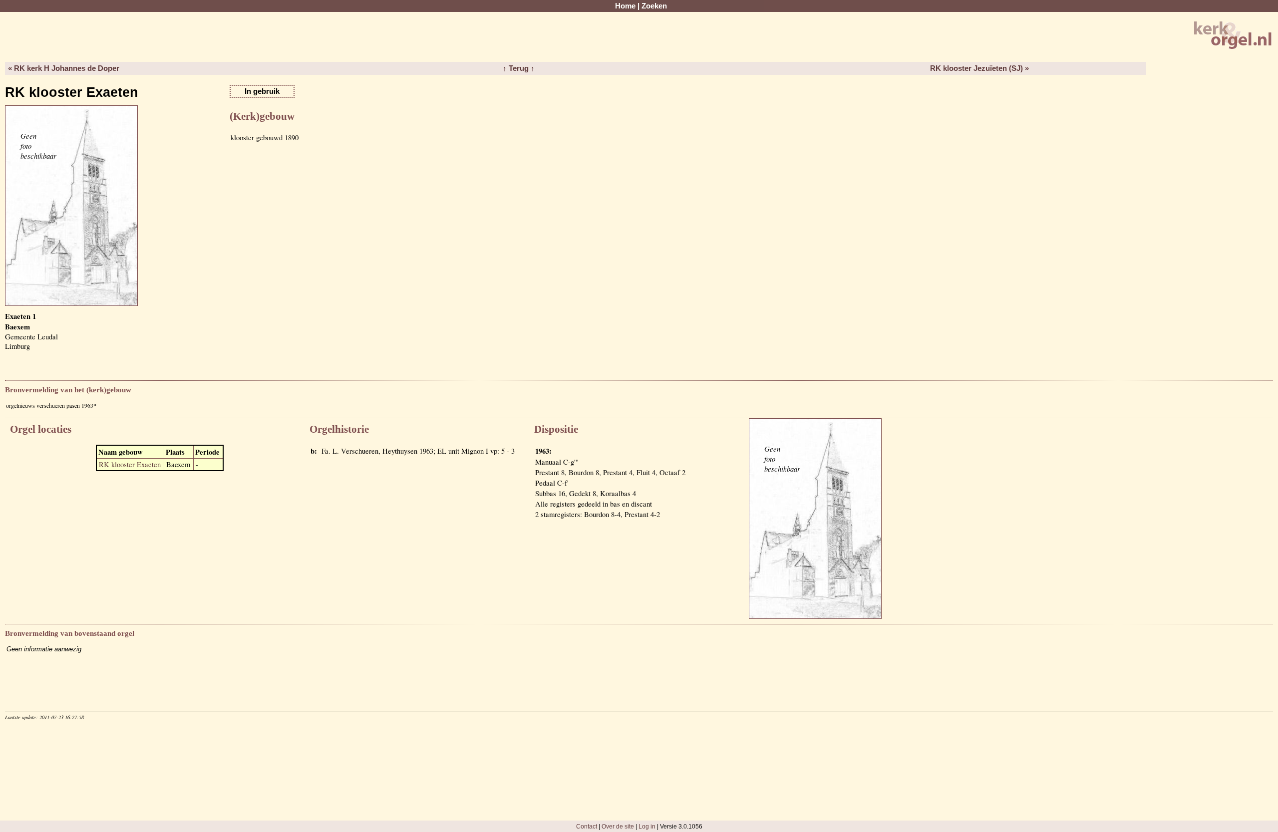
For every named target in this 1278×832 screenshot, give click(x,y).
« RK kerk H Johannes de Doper (63, 68)
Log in (647, 826)
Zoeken (654, 6)
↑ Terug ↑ (519, 68)
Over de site (618, 826)
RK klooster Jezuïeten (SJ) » (979, 68)
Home (625, 6)
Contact (586, 826)
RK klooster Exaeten (130, 464)
